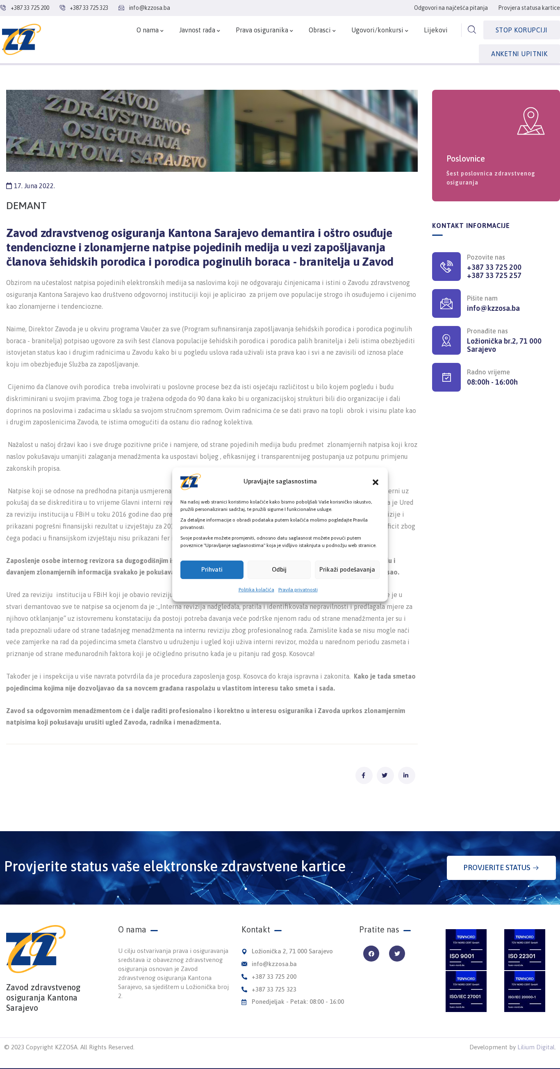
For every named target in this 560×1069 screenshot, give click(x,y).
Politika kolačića (256, 590)
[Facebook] (371, 954)
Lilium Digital (536, 1047)
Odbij (279, 569)
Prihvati (212, 569)
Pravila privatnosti (298, 590)
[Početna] (21, 39)
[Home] (36, 949)
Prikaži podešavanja (347, 569)
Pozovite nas (486, 257)
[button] (375, 482)
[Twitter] (397, 954)
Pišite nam (482, 298)
